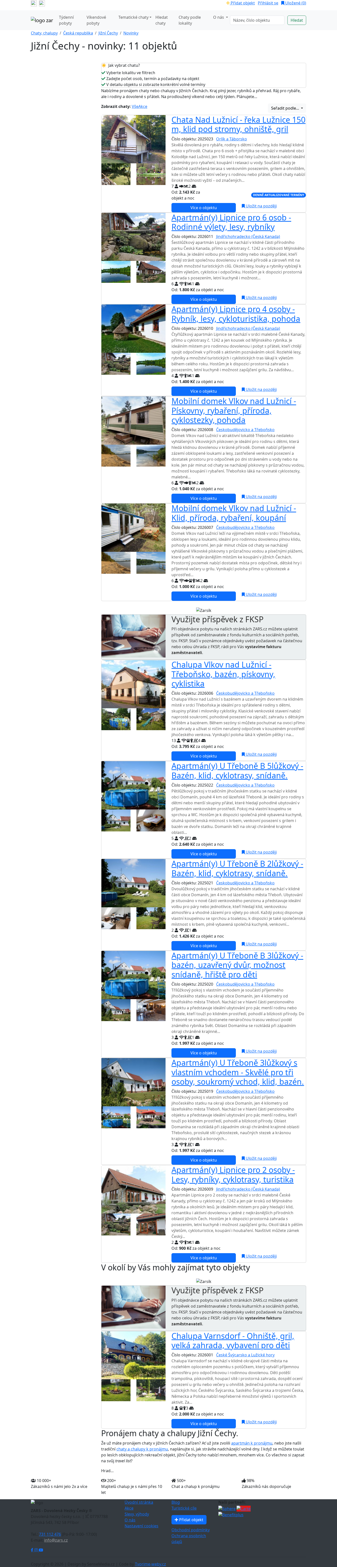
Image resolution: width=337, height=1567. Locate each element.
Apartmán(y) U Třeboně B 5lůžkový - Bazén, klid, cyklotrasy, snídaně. (237, 770)
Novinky (130, 33)
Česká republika (78, 33)
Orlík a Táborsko (231, 139)
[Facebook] (32, 1550)
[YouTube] (41, 1550)
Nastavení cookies (141, 1526)
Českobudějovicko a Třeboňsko (245, 429)
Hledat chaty (161, 20)
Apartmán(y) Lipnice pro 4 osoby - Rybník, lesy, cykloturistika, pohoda (235, 314)
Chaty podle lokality (190, 20)
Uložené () (295, 3)
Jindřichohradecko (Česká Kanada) (248, 236)
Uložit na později (261, 206)
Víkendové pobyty (96, 20)
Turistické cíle (184, 1508)
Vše (135, 106)
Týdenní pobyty (66, 20)
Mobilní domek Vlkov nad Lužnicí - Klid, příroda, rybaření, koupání (233, 513)
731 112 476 (50, 1534)
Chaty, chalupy (44, 33)
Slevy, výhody (137, 1514)
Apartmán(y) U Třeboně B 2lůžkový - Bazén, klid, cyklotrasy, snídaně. (237, 868)
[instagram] (42, 3)
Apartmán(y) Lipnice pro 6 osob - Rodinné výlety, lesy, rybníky (231, 222)
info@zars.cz (56, 1540)
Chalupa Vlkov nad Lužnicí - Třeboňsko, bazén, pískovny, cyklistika (223, 674)
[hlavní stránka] (42, 20)
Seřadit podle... (285, 108)
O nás (130, 1520)
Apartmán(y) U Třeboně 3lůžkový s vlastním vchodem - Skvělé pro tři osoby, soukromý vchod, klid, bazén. (237, 1072)
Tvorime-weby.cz (150, 1564)
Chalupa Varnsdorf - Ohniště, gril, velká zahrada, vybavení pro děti (232, 1340)
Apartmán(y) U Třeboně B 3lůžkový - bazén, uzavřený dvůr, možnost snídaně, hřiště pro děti (237, 965)
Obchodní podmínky (190, 1530)
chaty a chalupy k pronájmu (142, 1449)
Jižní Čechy (108, 33)
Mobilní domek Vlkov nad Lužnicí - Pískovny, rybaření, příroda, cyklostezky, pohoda (233, 410)
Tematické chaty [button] (133, 17)
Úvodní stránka (139, 1502)
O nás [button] (219, 17)
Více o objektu (203, 207)
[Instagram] (36, 1550)
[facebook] (34, 3)
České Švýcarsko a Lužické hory (245, 1355)
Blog (175, 1502)
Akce (142, 106)
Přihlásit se (268, 3)
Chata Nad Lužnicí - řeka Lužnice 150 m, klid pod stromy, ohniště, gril (238, 124)
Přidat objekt (242, 3)
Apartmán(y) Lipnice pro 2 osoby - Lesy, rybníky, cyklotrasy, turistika (233, 1174)
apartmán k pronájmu (251, 1443)
